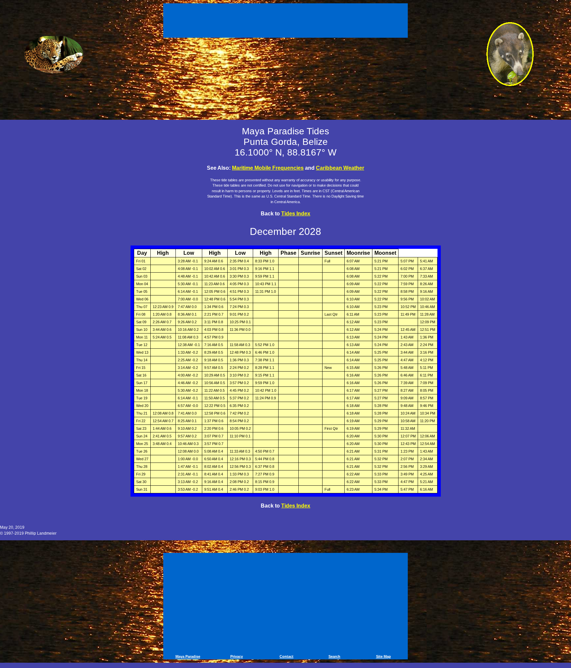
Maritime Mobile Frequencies (268, 168)
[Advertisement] (286, 19)
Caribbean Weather (340, 168)
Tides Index (295, 213)
